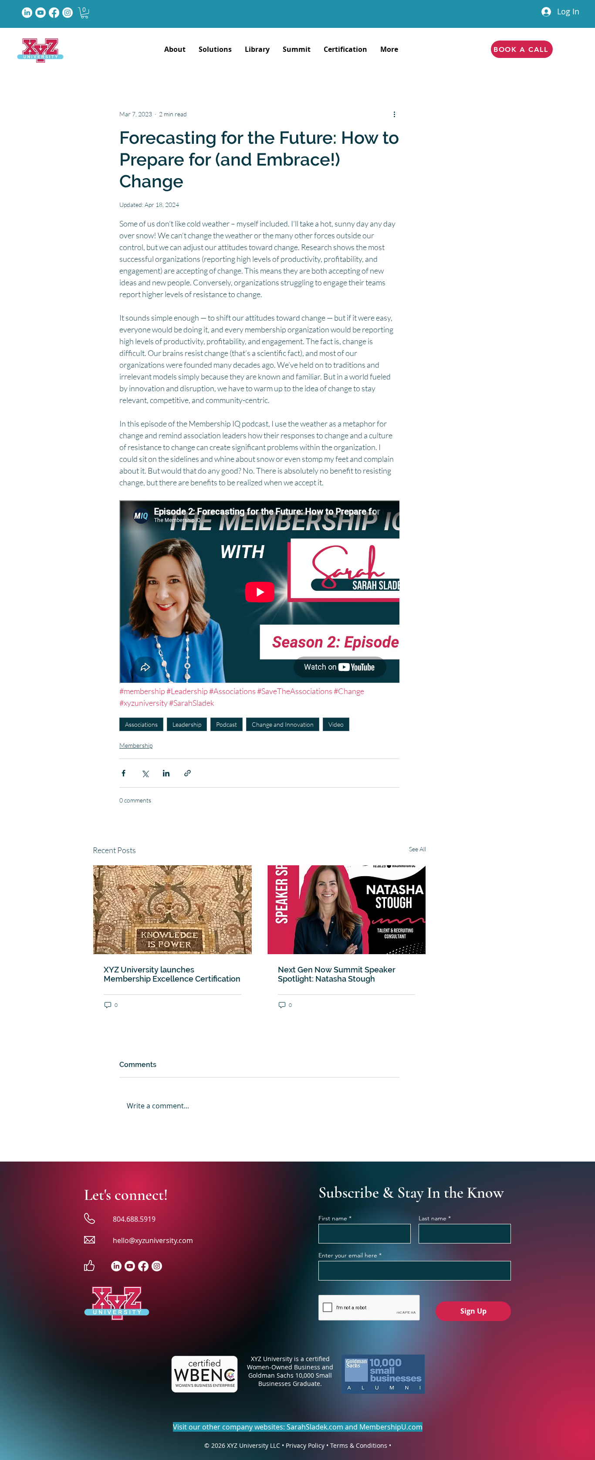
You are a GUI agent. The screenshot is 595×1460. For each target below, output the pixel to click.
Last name (432, 1218)
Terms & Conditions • (360, 1445)
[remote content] (259, 592)
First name (332, 1218)
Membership (135, 745)
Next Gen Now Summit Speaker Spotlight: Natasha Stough (337, 974)
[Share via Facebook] (123, 773)
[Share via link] (187, 773)
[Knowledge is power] (172, 909)
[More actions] (394, 113)
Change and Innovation (283, 724)
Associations (141, 724)
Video (336, 724)
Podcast (226, 724)
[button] (84, 12)
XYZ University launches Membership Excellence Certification (172, 974)
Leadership (186, 724)
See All (417, 849)
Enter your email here (347, 1255)
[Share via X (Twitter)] (145, 773)
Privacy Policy (305, 1445)
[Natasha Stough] (346, 909)
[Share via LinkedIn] (166, 773)
